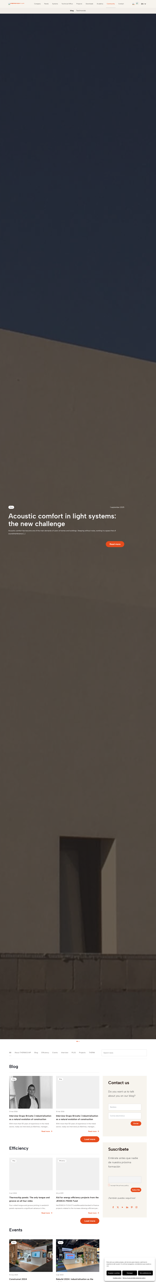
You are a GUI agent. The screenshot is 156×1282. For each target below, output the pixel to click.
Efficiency (45, 1053)
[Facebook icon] (113, 1207)
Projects (82, 1053)
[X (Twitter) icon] (118, 1207)
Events (55, 1053)
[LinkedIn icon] (127, 1207)
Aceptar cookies (114, 1273)
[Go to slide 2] (78, 1041)
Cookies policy (117, 1278)
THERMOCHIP (94, 1053)
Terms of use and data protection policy (134, 1278)
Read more (115, 544)
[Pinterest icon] (132, 1207)
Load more (89, 1139)
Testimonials (81, 11)
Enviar (136, 1123)
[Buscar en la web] (133, 4)
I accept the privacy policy (119, 1185)
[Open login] (137, 3)
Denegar (130, 1273)
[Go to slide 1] (77, 1041)
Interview (64, 1053)
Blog (36, 1053)
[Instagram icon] (136, 1207)
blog (72, 11)
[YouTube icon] (122, 1207)
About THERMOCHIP (23, 1053)
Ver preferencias (145, 1273)
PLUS (74, 1053)
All (10, 1053)
